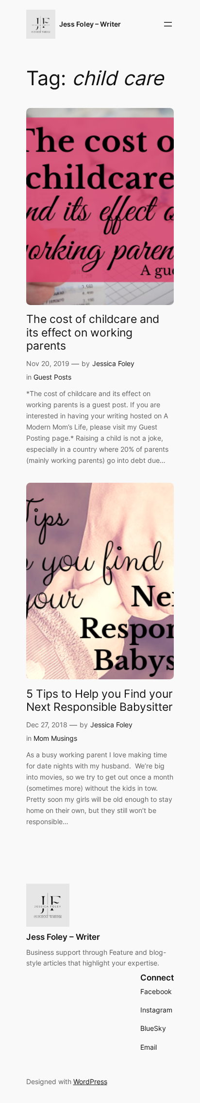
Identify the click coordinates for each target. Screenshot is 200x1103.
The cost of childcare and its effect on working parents (92, 332)
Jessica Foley (113, 363)
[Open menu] (168, 24)
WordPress (90, 1081)
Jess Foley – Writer (90, 24)
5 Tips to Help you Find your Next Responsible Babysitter (99, 701)
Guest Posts (52, 377)
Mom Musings (55, 738)
